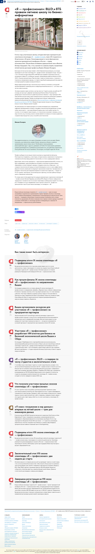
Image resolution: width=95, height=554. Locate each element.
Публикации (59, 527)
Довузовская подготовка (27, 518)
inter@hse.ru (79, 125)
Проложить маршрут (81, 138)
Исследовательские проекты (45, 518)
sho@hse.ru (79, 117)
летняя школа (42, 223)
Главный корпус (80, 68)
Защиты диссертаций (44, 524)
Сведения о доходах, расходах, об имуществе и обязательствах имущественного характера (12, 535)
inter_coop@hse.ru (81, 134)
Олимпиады (24, 520)
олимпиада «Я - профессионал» (52, 223)
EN (84, 1)
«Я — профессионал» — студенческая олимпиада (27, 229)
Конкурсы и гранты (43, 527)
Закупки (6, 526)
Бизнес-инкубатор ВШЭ (27, 533)
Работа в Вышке (8, 546)
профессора (24, 223)
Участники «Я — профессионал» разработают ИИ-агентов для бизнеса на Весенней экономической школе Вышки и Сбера (35, 334)
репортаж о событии (33, 223)
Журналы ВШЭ (60, 526)
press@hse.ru (80, 146)
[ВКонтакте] (15, 209)
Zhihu (80, 62)
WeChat (80, 58)
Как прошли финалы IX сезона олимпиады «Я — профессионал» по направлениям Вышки (35, 282)
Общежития (79, 110)
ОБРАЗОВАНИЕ (26, 515)
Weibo (80, 60)
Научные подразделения (44, 517)
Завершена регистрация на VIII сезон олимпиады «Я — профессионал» (33, 480)
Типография (59, 522)
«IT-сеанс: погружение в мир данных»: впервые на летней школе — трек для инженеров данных (34, 409)
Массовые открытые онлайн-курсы (81, 522)
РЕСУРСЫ (59, 515)
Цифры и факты (8, 517)
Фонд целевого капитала (10, 529)
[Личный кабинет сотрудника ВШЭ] (90, 1)
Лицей (23, 517)
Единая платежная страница (10, 544)
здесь (78, 550)
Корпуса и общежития (9, 524)
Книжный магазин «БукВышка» (63, 520)
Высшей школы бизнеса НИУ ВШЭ (23, 102)
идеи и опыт (17, 223)
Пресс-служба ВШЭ (81, 140)
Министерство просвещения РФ (81, 520)
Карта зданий (80, 137)
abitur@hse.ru (80, 102)
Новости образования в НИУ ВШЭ (48, 511)
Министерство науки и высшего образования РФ (80, 517)
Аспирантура (24, 527)
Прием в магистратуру (26, 526)
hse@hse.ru (79, 92)
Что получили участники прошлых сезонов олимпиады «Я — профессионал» (36, 385)
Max (79, 64)
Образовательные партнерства (28, 535)
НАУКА (41, 515)
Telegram (81, 56)
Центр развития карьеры (27, 531)
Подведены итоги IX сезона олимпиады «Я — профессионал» (36, 262)
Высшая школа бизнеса (44, 229)
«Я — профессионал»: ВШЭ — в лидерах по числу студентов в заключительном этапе (36, 360)
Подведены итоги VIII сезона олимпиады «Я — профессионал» (36, 433)
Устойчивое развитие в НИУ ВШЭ (11, 520)
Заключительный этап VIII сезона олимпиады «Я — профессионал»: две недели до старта (34, 456)
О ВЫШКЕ (7, 515)
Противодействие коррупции (11, 531)
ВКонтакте (81, 52)
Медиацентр (59, 524)
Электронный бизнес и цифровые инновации (49, 100)
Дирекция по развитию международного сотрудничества (82, 131)
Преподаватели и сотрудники (11, 522)
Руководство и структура (10, 518)
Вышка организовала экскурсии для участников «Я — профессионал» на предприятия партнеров (32, 309)
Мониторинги (42, 520)
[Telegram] (17, 209)
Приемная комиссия (81, 95)
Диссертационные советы (45, 522)
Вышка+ (23, 524)
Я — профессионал (41, 192)
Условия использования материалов (82, 151)
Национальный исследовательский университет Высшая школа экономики (20, 511)
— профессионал (39, 57)
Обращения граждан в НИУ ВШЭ (11, 527)
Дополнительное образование (28, 529)
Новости (38, 511)
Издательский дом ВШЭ (61, 518)
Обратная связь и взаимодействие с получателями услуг (29, 537)
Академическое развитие (45, 526)
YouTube (80, 54)
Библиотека (59, 517)
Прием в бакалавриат (26, 522)
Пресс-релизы (80, 148)
